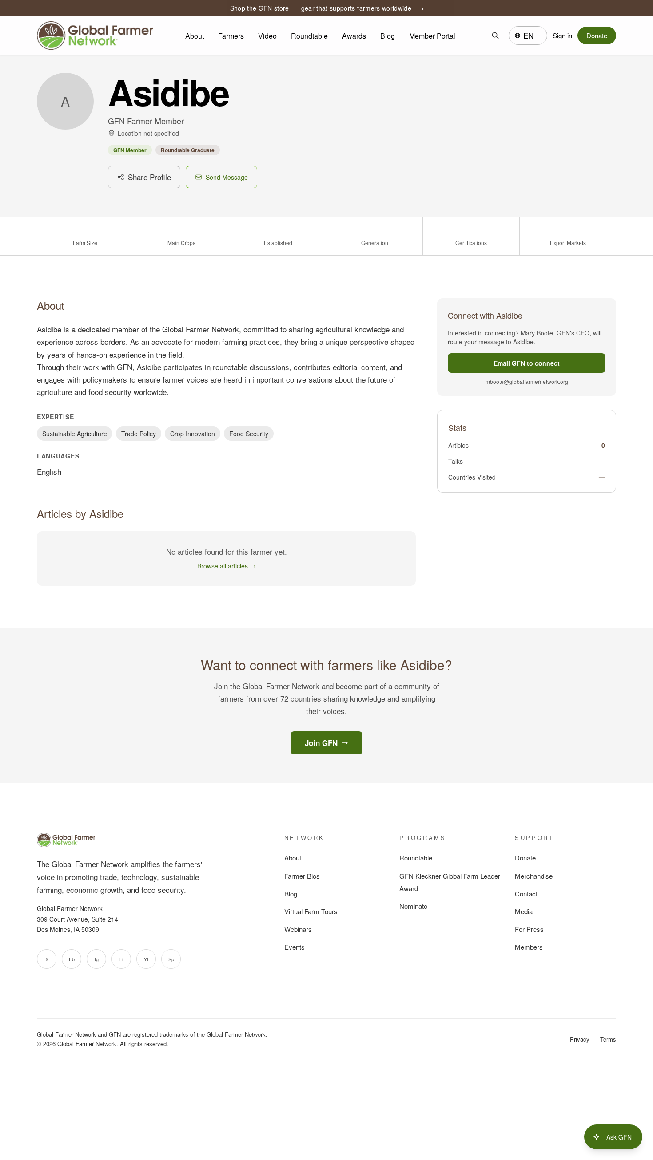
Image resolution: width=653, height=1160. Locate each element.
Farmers (231, 36)
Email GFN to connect (527, 363)
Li (121, 959)
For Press (529, 929)
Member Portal (432, 36)
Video (267, 36)
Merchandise (534, 875)
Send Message (227, 177)
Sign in (562, 35)
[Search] (495, 35)
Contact (526, 893)
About (194, 36)
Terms (608, 1039)
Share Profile (149, 176)
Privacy (579, 1039)
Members (529, 946)
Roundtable (309, 36)
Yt (146, 959)
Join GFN (321, 743)
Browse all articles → (226, 565)
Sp (171, 959)
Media (524, 911)
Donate (596, 35)
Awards (354, 36)
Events (294, 946)
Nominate (413, 906)
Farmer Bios (302, 875)
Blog (387, 36)
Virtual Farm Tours (311, 911)
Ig (97, 959)
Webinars (298, 929)
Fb (72, 959)
